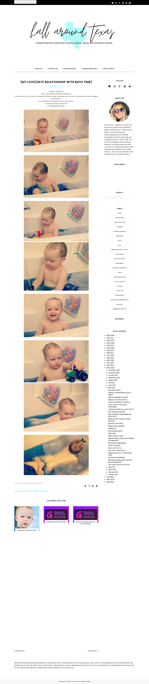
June (110, 385)
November (112, 373)
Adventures (119, 218)
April (110, 467)
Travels (119, 286)
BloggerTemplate (86, 681)
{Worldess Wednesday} (117, 443)
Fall (119, 245)
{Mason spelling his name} (118, 397)
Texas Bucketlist (119, 277)
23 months (22, 491)
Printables (119, 263)
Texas (119, 272)
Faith (120, 240)
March (110, 470)
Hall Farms (120, 254)
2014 (108, 363)
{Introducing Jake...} (115, 431)
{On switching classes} (116, 412)
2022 (108, 343)
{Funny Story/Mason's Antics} (119, 402)
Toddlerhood (44, 491)
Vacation (119, 290)
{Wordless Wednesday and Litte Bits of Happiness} (120, 461)
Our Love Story (119, 259)
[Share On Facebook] (89, 486)
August (111, 380)
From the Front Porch (119, 249)
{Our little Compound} (116, 450)
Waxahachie (119, 295)
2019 (108, 350)
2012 (108, 368)
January (111, 474)
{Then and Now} (114, 445)
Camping (119, 227)
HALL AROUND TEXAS (69, 681)
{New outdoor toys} (115, 436)
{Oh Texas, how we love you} (119, 465)
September (112, 378)
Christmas (119, 236)
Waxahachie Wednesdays (120, 300)
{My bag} (111, 433)
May (109, 388)
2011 (108, 477)
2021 (108, 345)
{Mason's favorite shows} (117, 400)
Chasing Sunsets (119, 231)
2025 (119, 213)
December (112, 370)
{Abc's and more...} (115, 448)
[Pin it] (96, 486)
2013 (108, 365)
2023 (108, 340)
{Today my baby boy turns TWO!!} (121, 409)
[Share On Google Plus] (92, 486)
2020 (108, 348)
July (109, 383)
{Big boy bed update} (116, 426)
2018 (108, 353)
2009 (108, 482)
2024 (108, 338)
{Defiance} (112, 428)
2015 (108, 360)
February (111, 472)
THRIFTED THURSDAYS (119, 268)
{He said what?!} (114, 390)
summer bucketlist (120, 309)
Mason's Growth (33, 491)
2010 (108, 479)
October (111, 375)
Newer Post (20, 651)
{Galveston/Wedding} (116, 457)
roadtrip (119, 304)
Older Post (92, 651)
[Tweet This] (85, 486)
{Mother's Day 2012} (115, 423)
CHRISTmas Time (119, 222)
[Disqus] (56, 566)
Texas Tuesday (119, 281)
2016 (108, 358)
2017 (108, 355)
